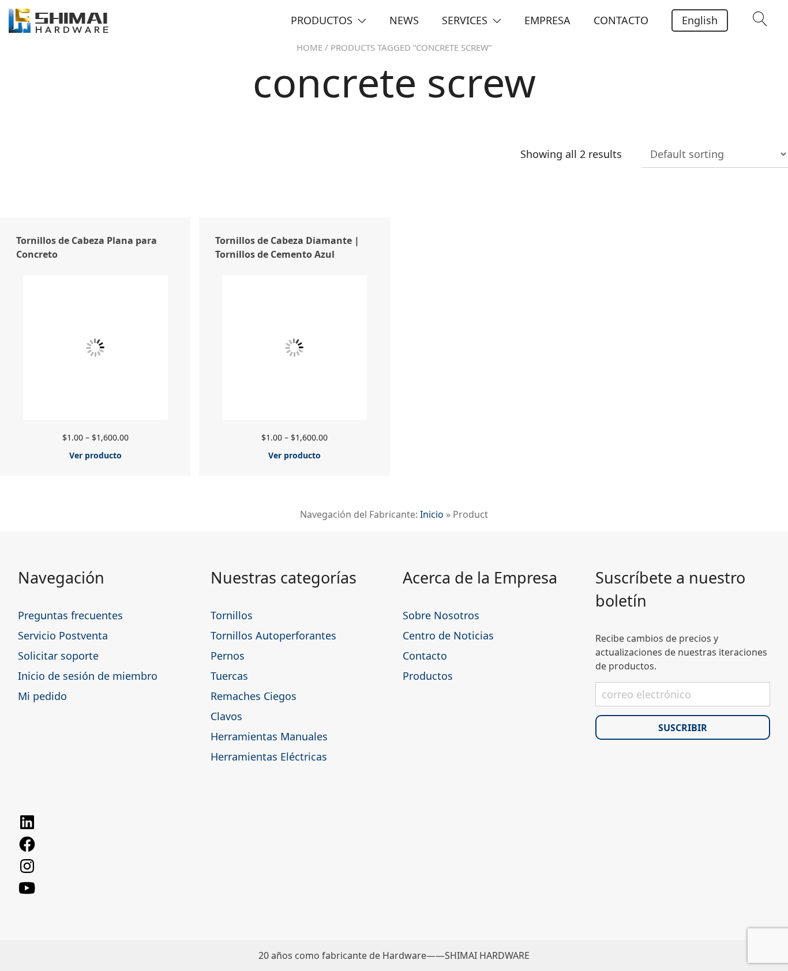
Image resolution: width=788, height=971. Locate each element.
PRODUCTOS (321, 20)
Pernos (228, 656)
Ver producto (95, 455)
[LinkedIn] (27, 828)
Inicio (432, 514)
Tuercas (229, 676)
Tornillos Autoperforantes (273, 635)
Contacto (425, 656)
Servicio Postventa (63, 635)
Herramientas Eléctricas (269, 756)
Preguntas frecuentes (70, 615)
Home (309, 47)
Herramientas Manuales (269, 736)
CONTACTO (621, 20)
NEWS (404, 20)
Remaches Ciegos (254, 696)
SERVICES (464, 20)
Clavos (226, 716)
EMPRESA (547, 20)
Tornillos (232, 615)
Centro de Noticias (448, 635)
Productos (428, 676)
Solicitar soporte (58, 656)
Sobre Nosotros (441, 615)
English (700, 20)
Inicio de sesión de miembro (87, 676)
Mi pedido (42, 696)
